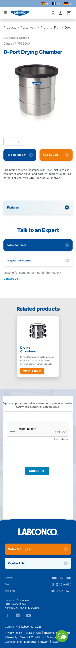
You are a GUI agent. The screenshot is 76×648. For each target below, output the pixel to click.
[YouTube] (28, 615)
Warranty (12, 637)
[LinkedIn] (17, 615)
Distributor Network (36, 641)
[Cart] (69, 13)
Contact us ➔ (12, 278)
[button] (61, 13)
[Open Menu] (5, 13)
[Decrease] (7, 142)
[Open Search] (53, 13)
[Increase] (19, 142)
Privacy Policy (13, 632)
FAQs (55, 641)
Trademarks (51, 632)
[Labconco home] (38, 531)
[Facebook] (7, 615)
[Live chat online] (62, 641)
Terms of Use (32, 632)
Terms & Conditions (32, 637)
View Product (32, 370)
